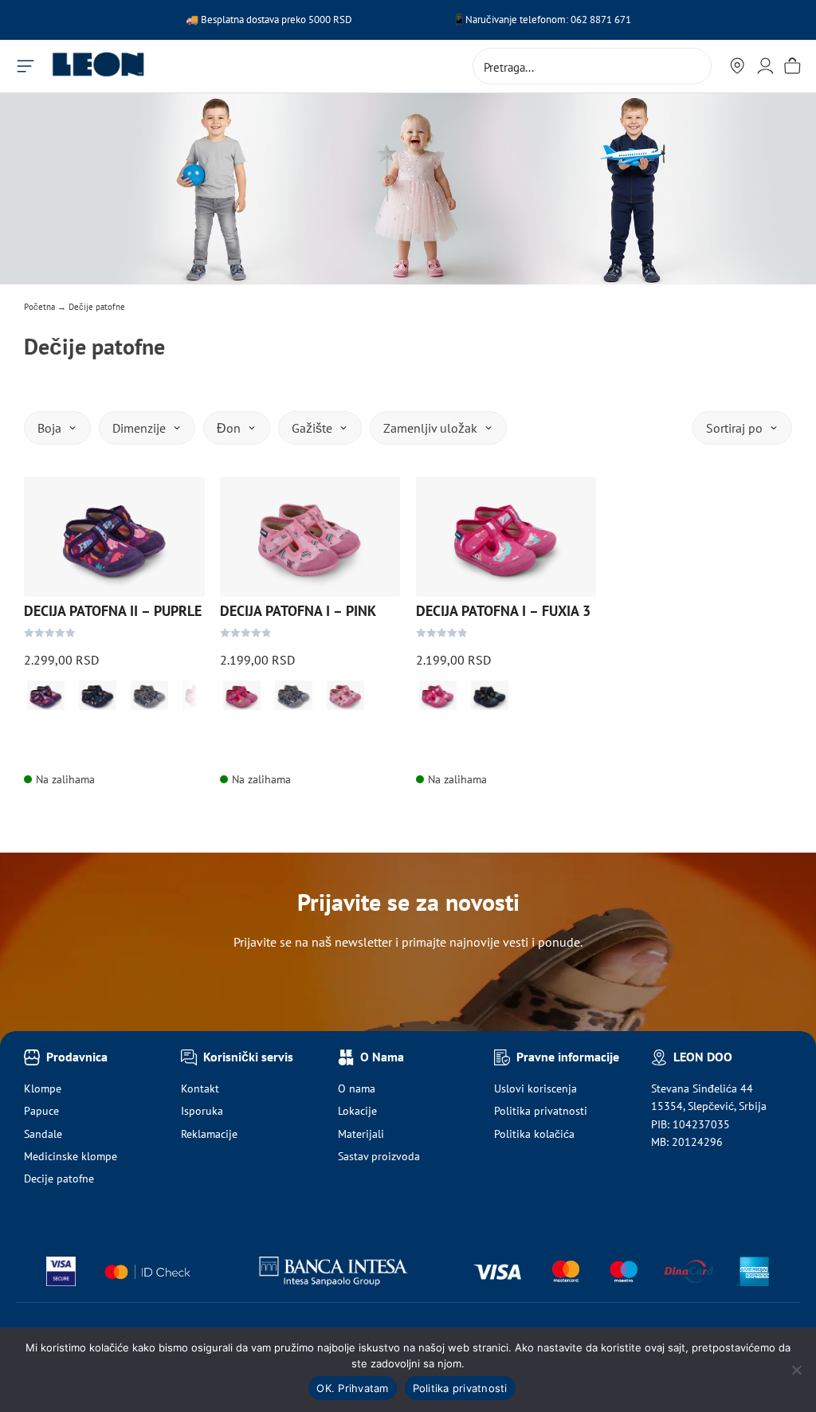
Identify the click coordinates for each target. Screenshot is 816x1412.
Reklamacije (209, 1134)
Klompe (42, 1088)
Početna (39, 306)
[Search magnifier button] (693, 66)
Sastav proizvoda (379, 1156)
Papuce (41, 1111)
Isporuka (202, 1111)
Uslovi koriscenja (535, 1088)
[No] (796, 1370)
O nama (356, 1088)
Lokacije (357, 1111)
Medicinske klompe (70, 1156)
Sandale (43, 1134)
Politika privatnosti (540, 1111)
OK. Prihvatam (352, 1388)
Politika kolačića (534, 1134)
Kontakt (200, 1088)
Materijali (361, 1134)
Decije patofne (59, 1178)
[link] (46, 695)
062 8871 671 (601, 19)
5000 (320, 19)
